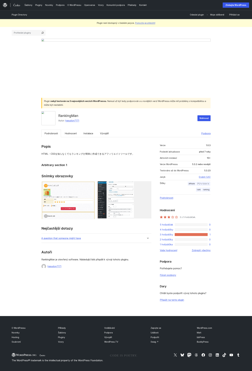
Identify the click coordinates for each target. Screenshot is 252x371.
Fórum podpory (168, 275)
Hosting (15, 337)
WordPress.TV (111, 342)
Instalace (88, 133)
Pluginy (61, 337)
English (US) (205, 177)
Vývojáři (104, 133)
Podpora (206, 133)
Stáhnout (204, 118)
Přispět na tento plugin (172, 299)
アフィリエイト (203, 184)
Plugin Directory (19, 14)
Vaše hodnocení (168, 250)
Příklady (62, 328)
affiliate (192, 184)
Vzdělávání (109, 328)
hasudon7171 (72, 120)
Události (155, 332)
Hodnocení (71, 133)
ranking (206, 189)
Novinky (16, 332)
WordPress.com (204, 328)
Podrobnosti (51, 133)
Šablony (62, 332)
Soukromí (16, 342)
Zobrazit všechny (201, 250)
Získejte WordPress (235, 5)
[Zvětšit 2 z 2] (147, 185)
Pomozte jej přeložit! (145, 23)
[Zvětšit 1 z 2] (91, 185)
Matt (199, 332)
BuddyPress (203, 342)
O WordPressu (19, 328)
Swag (155, 342)
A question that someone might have (61, 238)
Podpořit (155, 337)
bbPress (201, 337)
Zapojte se (156, 328)
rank (199, 189)
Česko (42, 355)
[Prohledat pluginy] (43, 33)
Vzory (61, 342)
